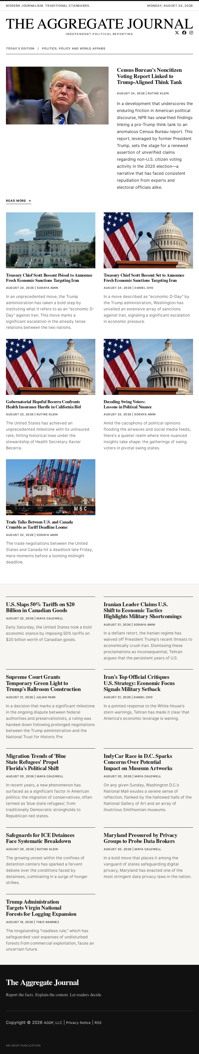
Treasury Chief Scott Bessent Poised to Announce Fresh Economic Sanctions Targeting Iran (49, 277)
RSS (98, 1023)
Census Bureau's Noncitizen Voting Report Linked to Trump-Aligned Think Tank (149, 76)
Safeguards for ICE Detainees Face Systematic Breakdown (40, 838)
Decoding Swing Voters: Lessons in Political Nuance (128, 404)
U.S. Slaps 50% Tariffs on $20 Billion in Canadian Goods (40, 607)
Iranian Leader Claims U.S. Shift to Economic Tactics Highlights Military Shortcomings (143, 610)
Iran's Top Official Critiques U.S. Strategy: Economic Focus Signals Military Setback (139, 683)
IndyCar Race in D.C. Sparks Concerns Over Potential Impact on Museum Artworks (138, 762)
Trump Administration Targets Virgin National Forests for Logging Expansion (41, 907)
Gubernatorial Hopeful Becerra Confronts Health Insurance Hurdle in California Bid (43, 404)
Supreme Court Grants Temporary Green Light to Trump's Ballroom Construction (43, 683)
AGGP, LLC (53, 1023)
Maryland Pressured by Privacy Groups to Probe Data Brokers (140, 838)
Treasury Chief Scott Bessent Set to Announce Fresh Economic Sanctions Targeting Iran (144, 277)
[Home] (99, 24)
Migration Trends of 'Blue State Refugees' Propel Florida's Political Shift (36, 762)
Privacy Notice (78, 1023)
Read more (16, 201)
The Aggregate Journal (42, 982)
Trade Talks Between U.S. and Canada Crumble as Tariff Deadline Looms (39, 524)
